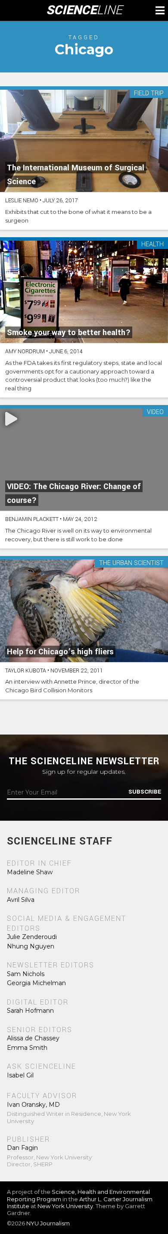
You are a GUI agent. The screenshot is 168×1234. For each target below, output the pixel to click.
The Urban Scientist (131, 563)
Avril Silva (20, 900)
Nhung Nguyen (30, 946)
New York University (65, 1206)
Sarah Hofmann (30, 1010)
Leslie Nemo (21, 200)
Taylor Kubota (25, 671)
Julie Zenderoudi (32, 937)
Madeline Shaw (30, 872)
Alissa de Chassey (33, 1038)
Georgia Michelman (36, 983)
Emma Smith (27, 1048)
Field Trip (149, 94)
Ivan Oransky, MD (33, 1104)
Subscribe (144, 792)
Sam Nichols (25, 974)
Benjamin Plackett (32, 519)
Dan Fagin (22, 1148)
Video (155, 412)
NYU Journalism (48, 1223)
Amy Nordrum (25, 351)
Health (152, 245)
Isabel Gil (20, 1075)
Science (84, 10)
